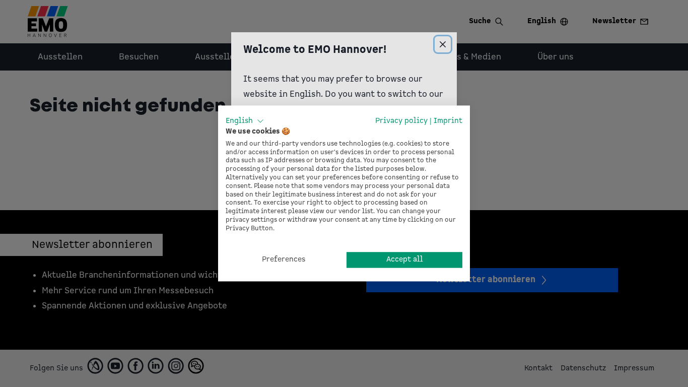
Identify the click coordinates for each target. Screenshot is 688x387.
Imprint (448, 120)
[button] (245, 121)
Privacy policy (401, 120)
